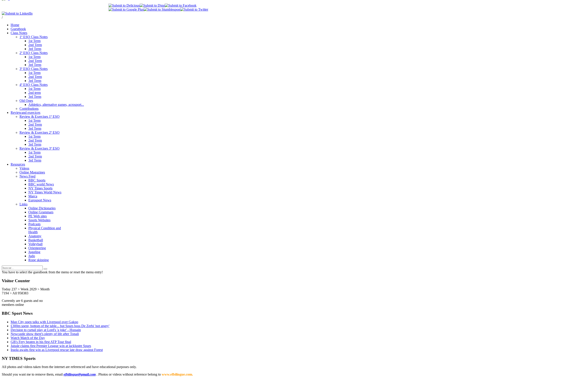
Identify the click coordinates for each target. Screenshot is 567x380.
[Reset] (45, 269)
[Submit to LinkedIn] (17, 13)
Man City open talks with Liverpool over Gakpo (44, 322)
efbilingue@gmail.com (80, 374)
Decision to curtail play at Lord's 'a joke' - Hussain (46, 330)
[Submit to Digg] (152, 5)
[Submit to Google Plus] (126, 9)
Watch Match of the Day (28, 338)
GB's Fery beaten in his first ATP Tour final (41, 342)
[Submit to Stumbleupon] (162, 9)
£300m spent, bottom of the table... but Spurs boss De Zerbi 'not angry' (60, 326)
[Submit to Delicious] (124, 5)
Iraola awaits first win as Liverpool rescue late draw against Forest (57, 350)
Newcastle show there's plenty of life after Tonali (45, 334)
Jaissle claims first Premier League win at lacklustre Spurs (51, 346)
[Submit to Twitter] (194, 9)
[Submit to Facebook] (180, 5)
